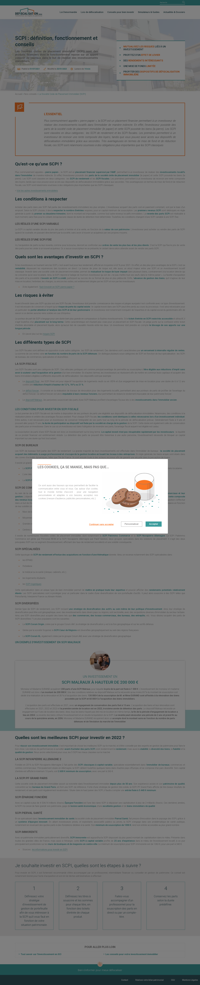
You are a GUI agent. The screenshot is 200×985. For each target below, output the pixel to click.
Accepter (153, 524)
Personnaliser (132, 524)
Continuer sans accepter (101, 524)
